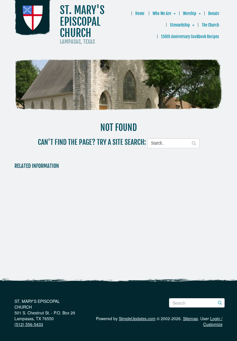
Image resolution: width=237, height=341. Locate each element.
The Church (210, 25)
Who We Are (162, 13)
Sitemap (190, 318)
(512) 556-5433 (28, 324)
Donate (213, 13)
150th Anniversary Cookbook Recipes (190, 36)
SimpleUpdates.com (137, 318)
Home (139, 13)
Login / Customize (213, 321)
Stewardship (180, 25)
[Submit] (220, 302)
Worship (189, 13)
